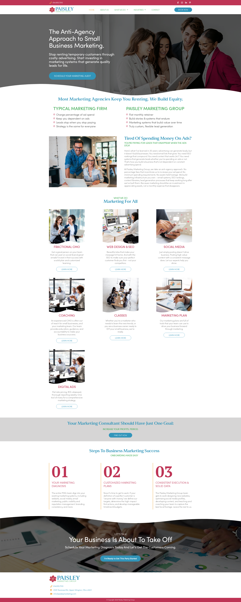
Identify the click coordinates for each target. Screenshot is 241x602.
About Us (104, 9)
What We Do (120, 9)
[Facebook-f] (178, 3)
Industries (138, 9)
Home (91, 9)
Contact (156, 9)
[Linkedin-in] (186, 3)
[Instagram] (182, 3)
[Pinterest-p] (190, 3)
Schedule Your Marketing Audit (72, 75)
